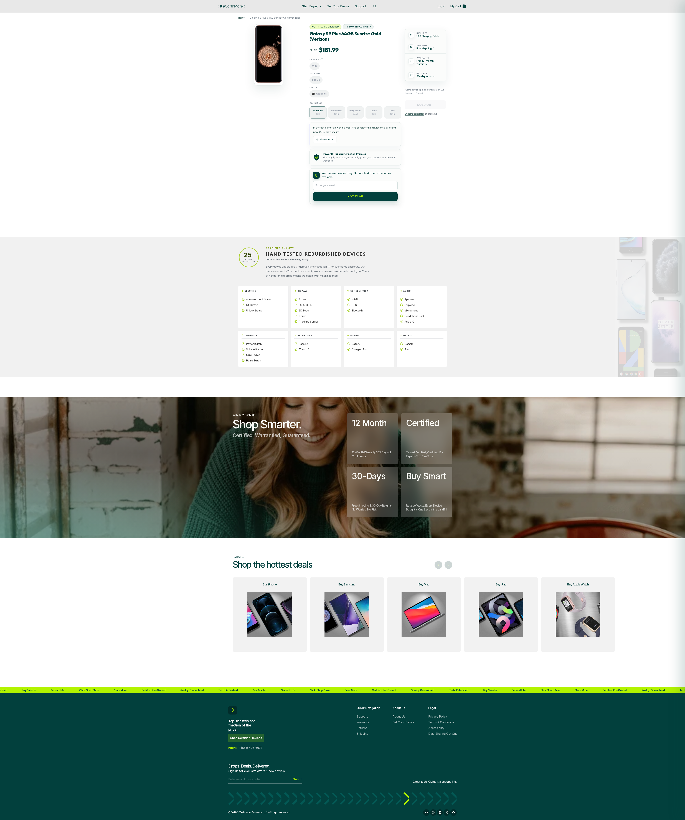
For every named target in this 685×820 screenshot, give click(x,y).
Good (374, 112)
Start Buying (310, 6)
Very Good (355, 112)
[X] (446, 812)
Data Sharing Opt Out (442, 733)
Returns (362, 728)
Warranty (363, 722)
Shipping (362, 733)
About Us (398, 716)
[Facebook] (453, 812)
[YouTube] (426, 812)
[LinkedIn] (440, 812)
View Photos (326, 139)
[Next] (448, 565)
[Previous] (438, 565)
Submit (297, 779)
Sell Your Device (338, 6)
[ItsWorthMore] (231, 6)
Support (360, 6)
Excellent (336, 112)
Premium (318, 112)
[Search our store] (375, 6)
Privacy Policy (437, 716)
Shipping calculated (414, 113)
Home (241, 17)
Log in (441, 6)
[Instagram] (433, 812)
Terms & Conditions (441, 722)
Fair (392, 112)
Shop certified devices (246, 738)
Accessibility (436, 728)
